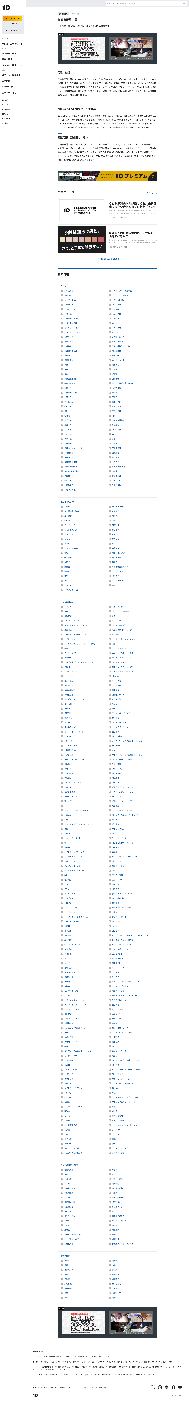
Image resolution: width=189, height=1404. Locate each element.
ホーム (5, 38)
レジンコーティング (72, 621)
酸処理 (67, 648)
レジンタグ (116, 621)
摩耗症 (67, 544)
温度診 (67, 1174)
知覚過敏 (115, 511)
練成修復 (115, 778)
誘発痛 (67, 1221)
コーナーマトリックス (73, 921)
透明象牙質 (68, 558)
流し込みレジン (70, 727)
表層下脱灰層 (69, 383)
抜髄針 (114, 1265)
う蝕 (66, 365)
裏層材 (67, 847)
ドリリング (68, 1074)
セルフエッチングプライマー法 (124, 857)
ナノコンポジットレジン (122, 949)
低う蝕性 (115, 379)
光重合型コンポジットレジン (123, 658)
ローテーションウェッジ (74, 1107)
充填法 (67, 709)
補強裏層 (68, 954)
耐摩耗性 (115, 525)
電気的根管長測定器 (120, 1221)
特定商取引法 (89, 1387)
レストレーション (119, 968)
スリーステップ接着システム (123, 1083)
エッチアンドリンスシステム (123, 639)
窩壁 (66, 829)
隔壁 (66, 611)
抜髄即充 (115, 1275)
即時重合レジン (118, 1153)
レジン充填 (68, 773)
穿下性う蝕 (116, 411)
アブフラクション (71, 590)
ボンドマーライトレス (121, 1079)
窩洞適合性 (116, 963)
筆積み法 (115, 977)
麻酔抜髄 (68, 1284)
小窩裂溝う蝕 (69, 485)
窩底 (114, 1139)
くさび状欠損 (69, 525)
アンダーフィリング (120, 1148)
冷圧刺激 (68, 1211)
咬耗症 (67, 571)
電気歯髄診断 (117, 1198)
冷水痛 (114, 1170)
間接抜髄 (68, 1288)
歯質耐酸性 (116, 351)
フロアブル (68, 903)
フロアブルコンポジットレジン (124, 1125)
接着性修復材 (69, 972)
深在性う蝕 (68, 457)
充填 (114, 1107)
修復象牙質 (68, 977)
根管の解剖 (116, 1202)
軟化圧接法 (116, 699)
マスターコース (9, 53)
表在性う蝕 (68, 337)
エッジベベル (117, 880)
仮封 (114, 616)
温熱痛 (67, 1279)
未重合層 (68, 815)
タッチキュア (117, 972)
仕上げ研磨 (116, 764)
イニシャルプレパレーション (123, 792)
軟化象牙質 (68, 305)
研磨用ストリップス (72, 1042)
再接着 (67, 1130)
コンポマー (116, 926)
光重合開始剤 (69, 690)
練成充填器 (68, 1037)
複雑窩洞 (115, 374)
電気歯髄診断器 (118, 1188)
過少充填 (68, 801)
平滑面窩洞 (116, 448)
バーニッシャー (118, 1120)
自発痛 (67, 1198)
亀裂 (66, 553)
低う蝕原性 (68, 402)
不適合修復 (116, 773)
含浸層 (67, 416)
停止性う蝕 (116, 430)
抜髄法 (67, 1261)
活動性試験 (116, 388)
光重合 (67, 1102)
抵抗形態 (68, 1139)
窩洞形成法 (68, 1144)
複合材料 (68, 658)
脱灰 (66, 411)
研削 (66, 581)
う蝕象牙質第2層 (71, 319)
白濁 (114, 416)
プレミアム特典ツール (12, 44)
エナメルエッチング (120, 1028)
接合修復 (115, 635)
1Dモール (5, 114)
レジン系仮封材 (118, 898)
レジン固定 (116, 681)
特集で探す (7, 59)
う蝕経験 (68, 346)
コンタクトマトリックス (122, 662)
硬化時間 (68, 704)
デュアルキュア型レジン (74, 1153)
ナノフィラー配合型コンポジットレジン (128, 741)
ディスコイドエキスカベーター (124, 996)
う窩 (114, 439)
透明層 (114, 369)
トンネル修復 (117, 959)
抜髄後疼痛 (68, 1270)
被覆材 (67, 926)
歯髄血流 (115, 1239)
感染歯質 (115, 457)
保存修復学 (68, 681)
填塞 (66, 959)
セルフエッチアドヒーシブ (75, 1005)
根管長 (67, 1184)
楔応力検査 (68, 295)
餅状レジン (68, 1079)
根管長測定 (68, 1244)
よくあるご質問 (101, 1387)
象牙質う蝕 (68, 291)
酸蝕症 (114, 562)
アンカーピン (69, 889)
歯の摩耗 (115, 516)
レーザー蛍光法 (70, 300)
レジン (114, 1046)
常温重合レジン (118, 991)
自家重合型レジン (71, 991)
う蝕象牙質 (68, 444)
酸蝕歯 (67, 567)
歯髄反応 (115, 1235)
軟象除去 (115, 356)
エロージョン (117, 571)
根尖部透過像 (69, 1188)
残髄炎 (114, 1193)
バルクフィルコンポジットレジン (125, 815)
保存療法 (68, 880)
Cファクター (69, 741)
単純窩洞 (115, 852)
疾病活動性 (116, 314)
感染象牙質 (68, 476)
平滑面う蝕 (68, 453)
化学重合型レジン (119, 1000)
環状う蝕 (115, 365)
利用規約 (62, 1387)
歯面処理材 (68, 685)
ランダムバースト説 (72, 332)
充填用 (67, 986)
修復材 (67, 1065)
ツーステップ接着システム (122, 986)
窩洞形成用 (68, 898)
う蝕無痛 (115, 309)
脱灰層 (67, 356)
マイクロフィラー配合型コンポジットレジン (130, 935)
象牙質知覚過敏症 (71, 511)
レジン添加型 (117, 921)
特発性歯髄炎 (69, 1216)
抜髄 (66, 1265)
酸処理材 (115, 1088)
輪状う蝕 (68, 430)
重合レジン (116, 797)
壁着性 (114, 871)
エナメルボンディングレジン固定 (125, 1097)
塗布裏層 (115, 903)
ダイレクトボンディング (74, 1088)
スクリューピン (70, 797)
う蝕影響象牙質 (70, 462)
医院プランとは (9, 92)
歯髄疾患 (115, 1279)
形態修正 (68, 630)
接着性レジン (69, 861)
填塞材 (67, 722)
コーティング (69, 912)
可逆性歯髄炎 (117, 1179)
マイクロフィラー (71, 1056)
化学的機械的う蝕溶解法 (122, 346)
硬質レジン (68, 1120)
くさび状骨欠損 (70, 530)
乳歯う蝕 (68, 388)
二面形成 (115, 1037)
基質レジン (116, 704)
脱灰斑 (114, 393)
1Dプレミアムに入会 (12, 18)
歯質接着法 (68, 1023)
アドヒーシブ (69, 639)
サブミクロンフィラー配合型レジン (78, 810)
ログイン (15, 23)
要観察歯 (115, 453)
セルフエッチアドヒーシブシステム (126, 1070)
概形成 (114, 709)
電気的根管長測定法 (72, 1235)
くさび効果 (68, 1060)
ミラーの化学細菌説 (120, 295)
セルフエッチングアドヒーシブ (124, 945)
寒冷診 (67, 1225)
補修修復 (115, 824)
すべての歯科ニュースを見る (107, 259)
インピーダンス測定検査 (122, 291)
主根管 (67, 1230)
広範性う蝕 (68, 397)
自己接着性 (116, 746)
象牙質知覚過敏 (118, 507)
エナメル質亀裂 (118, 581)
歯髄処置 (115, 1261)
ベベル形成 (116, 685)
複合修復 (115, 889)
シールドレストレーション (75, 635)
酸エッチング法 (118, 1074)
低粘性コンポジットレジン (123, 801)
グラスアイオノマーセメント (76, 625)
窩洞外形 (115, 884)
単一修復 (68, 940)
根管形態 (68, 1179)
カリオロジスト (70, 309)
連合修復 (115, 718)
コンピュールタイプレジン (75, 746)
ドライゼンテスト (119, 1207)
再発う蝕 (68, 439)
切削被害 (115, 576)
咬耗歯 (67, 521)
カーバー (68, 1116)
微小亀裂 (115, 530)
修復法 (67, 764)
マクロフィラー (118, 769)
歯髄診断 (115, 1230)
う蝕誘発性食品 (70, 351)
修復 (114, 1093)
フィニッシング (70, 908)
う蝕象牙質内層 (70, 393)
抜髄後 (67, 1275)
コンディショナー (119, 722)
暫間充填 (68, 1014)
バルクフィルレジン (72, 866)
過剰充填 (68, 935)
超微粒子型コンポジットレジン (124, 908)
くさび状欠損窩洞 (71, 548)
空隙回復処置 (117, 875)
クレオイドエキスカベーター (123, 820)
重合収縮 (115, 732)
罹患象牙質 (68, 360)
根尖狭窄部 (68, 1207)
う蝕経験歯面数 (70, 379)
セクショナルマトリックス (123, 667)
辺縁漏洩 (68, 1083)
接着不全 (68, 787)
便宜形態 (68, 949)
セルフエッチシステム (73, 945)
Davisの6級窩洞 (70, 467)
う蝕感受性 (116, 481)
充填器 (114, 1056)
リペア (67, 1134)
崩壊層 (114, 444)
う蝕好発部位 (117, 342)
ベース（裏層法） (119, 625)
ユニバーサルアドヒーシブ (123, 653)
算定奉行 (5, 100)
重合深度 (115, 847)
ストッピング (117, 607)
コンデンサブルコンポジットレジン (78, 1051)
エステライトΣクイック (74, 857)
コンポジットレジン (120, 866)
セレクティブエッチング (74, 871)
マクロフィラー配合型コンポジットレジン (129, 755)
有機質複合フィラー (72, 750)
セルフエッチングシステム (123, 940)
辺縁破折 (68, 968)
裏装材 (114, 1023)
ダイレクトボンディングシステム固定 (79, 644)
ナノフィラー (69, 676)
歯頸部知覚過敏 (118, 553)
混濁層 (67, 982)
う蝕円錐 (115, 462)
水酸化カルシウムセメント (123, 1244)
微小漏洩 (68, 931)
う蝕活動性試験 (118, 300)
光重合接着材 (117, 1116)
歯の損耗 (68, 507)
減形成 (67, 562)
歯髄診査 (115, 1184)
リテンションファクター (74, 1019)
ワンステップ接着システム (75, 1028)
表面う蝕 (68, 481)
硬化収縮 (68, 1097)
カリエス (115, 323)
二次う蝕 (68, 434)
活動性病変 (116, 319)
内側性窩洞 (116, 305)
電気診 (114, 1225)
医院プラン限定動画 (11, 74)
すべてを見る (152, 193)
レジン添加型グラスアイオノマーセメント (81, 824)
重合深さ (115, 1005)
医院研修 (6, 80)
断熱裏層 (115, 806)
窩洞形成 (115, 1042)
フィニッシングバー (72, 1148)
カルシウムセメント (72, 838)
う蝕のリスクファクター (74, 448)
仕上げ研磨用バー (71, 1125)
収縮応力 (68, 769)
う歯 (66, 374)
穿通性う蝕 (116, 476)
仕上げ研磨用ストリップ (122, 630)
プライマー (68, 806)
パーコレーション (71, 1009)
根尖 (114, 1211)
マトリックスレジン (120, 829)
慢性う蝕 (68, 406)
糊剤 (66, 875)
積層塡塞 (68, 834)
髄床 (66, 1293)
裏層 (66, 820)
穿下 (114, 434)
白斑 (66, 369)
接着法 (114, 644)
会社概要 (5, 123)
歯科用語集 (6, 109)
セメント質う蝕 (70, 323)
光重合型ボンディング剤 (74, 760)
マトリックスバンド (120, 750)
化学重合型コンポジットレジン (124, 1033)
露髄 (66, 1298)
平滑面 (114, 397)
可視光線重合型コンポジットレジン (78, 662)
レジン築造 (68, 755)
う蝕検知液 (116, 485)
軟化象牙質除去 (70, 490)
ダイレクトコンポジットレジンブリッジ (128, 982)
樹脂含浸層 (68, 695)
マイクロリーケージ (120, 727)
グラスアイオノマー (120, 917)
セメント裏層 (69, 792)
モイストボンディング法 (122, 713)
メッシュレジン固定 (120, 648)
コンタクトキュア (71, 672)
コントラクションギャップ (123, 760)
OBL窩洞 (115, 425)
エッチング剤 (69, 884)
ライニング (116, 1019)
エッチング (68, 607)
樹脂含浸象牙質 (118, 695)
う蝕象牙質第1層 (119, 467)
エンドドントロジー (72, 1239)
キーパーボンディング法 (74, 732)
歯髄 (114, 1298)
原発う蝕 (68, 420)
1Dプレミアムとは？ (12, 30)
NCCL (114, 544)
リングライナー (70, 963)
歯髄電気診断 (69, 1202)
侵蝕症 (114, 534)
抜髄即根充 (116, 1293)
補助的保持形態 (70, 1070)
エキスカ (115, 912)
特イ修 (67, 843)
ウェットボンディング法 (122, 810)
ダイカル (115, 1134)
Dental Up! (7, 86)
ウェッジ (68, 996)
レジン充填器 (117, 736)
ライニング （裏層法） (121, 611)
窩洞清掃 (115, 690)
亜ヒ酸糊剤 (116, 1284)
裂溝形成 (68, 718)
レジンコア (116, 834)
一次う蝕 (68, 314)
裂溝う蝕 (68, 425)
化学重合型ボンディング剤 (122, 843)
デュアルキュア (118, 1130)
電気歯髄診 (68, 1193)
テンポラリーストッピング (122, 894)
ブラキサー (116, 539)
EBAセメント (117, 954)
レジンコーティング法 (73, 783)
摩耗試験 (68, 516)
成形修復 (68, 713)
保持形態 (115, 1065)
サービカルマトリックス (74, 699)
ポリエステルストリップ (74, 1000)
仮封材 (114, 1144)
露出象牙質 (116, 558)
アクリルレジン (70, 653)
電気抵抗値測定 (118, 1216)
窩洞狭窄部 (116, 402)
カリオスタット (118, 360)
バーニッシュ (117, 861)
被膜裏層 (68, 778)
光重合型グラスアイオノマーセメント (127, 787)
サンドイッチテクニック (122, 838)
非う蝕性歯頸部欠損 (120, 567)
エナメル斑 (116, 328)
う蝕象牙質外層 (118, 420)
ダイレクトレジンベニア (74, 852)
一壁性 (67, 1033)
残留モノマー (69, 1046)
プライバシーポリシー (74, 1387)
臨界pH (115, 332)
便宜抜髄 (115, 1288)
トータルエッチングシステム (76, 917)
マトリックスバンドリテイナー (124, 1102)
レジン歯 (68, 1093)
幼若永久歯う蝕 (118, 337)
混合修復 (115, 931)
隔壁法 (67, 667)
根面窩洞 (115, 471)
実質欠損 (115, 548)
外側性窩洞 (116, 406)
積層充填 (68, 616)
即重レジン (116, 1014)
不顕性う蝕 (68, 342)
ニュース (5, 105)
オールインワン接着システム (123, 672)
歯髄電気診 (68, 1170)
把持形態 (115, 783)
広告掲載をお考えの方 (49, 1387)
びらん (67, 539)
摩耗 (114, 585)
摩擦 (114, 521)
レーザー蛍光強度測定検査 (123, 383)
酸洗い (67, 1111)
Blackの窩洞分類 (71, 471)
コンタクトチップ (119, 1051)
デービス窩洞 (69, 894)
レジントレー (69, 736)
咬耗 (66, 576)
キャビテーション (71, 328)
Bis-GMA (115, 676)
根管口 (114, 1174)
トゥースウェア (70, 585)
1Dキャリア (6, 119)
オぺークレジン (118, 1009)
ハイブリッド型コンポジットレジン (126, 1060)
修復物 (114, 1111)
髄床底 (114, 1270)
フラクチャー (69, 534)
